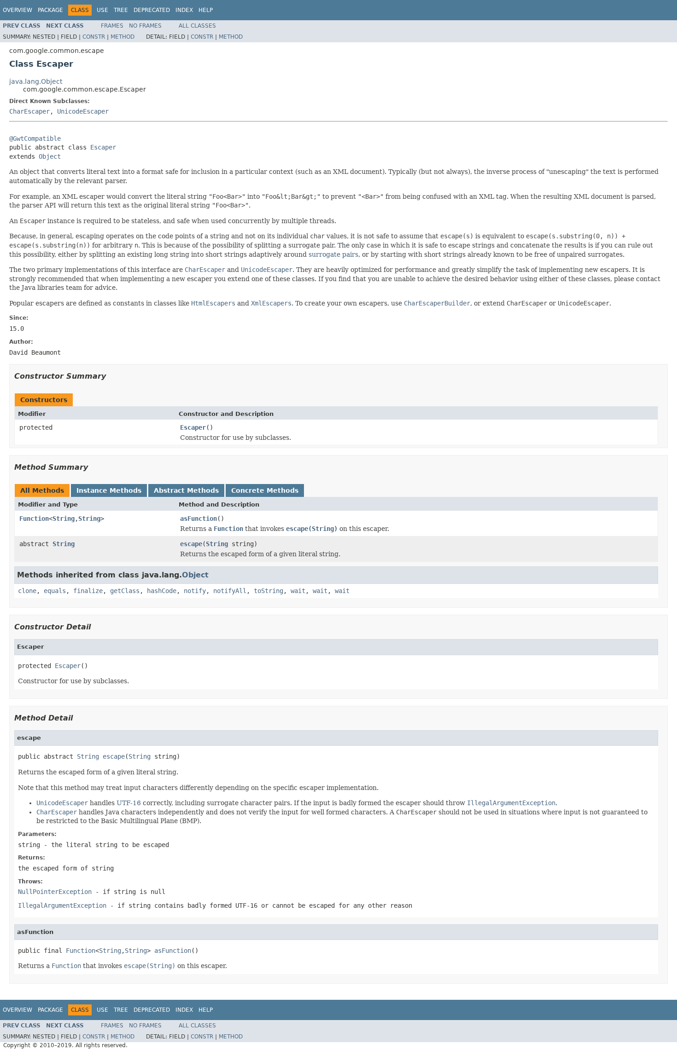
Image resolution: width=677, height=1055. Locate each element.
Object (50, 156)
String (64, 518)
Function (34, 518)
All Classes (197, 26)
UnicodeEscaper (83, 111)
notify (195, 590)
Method (122, 37)
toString (268, 590)
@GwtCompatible (35, 138)
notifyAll (229, 590)
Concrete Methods (264, 490)
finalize (88, 590)
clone (27, 590)
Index (184, 10)
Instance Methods (108, 490)
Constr (93, 37)
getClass (125, 590)
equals (55, 590)
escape (191, 544)
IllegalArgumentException (62, 905)
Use (102, 10)
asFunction (198, 518)
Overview (17, 10)
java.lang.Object (35, 81)
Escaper (103, 147)
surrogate (324, 254)
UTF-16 (129, 803)
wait (298, 590)
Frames (112, 26)
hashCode (161, 590)
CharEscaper (29, 111)
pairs (350, 254)
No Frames (145, 26)
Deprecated (152, 10)
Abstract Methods (186, 490)
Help (205, 10)
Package (50, 10)
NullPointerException (55, 891)
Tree (121, 10)
